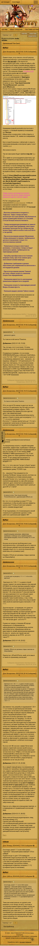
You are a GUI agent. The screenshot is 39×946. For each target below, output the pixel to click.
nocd (10, 146)
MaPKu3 (5, 48)
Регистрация (16, 2)
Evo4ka (17, 38)
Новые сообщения (16, 29)
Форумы (4, 29)
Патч (4, 835)
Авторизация (5, 2)
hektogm (6, 842)
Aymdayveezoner (19, 203)
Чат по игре (2, 436)
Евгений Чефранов (25, 942)
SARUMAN (4, 40)
